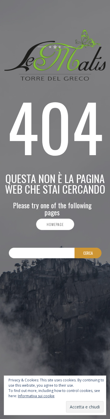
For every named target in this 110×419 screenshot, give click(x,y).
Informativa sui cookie (36, 395)
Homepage (55, 224)
